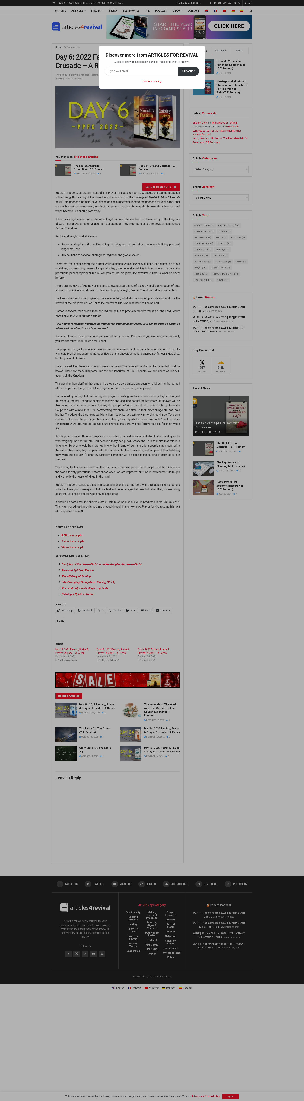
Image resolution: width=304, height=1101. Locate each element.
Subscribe (188, 71)
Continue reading (152, 81)
